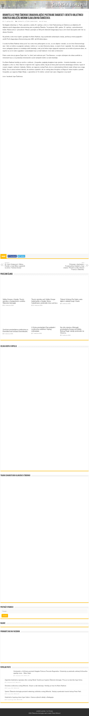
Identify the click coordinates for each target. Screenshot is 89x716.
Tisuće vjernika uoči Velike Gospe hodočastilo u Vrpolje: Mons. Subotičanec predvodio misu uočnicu (44, 301)
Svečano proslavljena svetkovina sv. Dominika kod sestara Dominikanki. (15, 330)
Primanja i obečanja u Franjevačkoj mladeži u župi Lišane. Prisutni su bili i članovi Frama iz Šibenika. (73, 266)
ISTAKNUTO (20, 21)
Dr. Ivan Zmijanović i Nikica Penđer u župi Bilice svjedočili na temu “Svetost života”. (15, 265)
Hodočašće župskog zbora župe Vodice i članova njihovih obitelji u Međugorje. (29, 697)
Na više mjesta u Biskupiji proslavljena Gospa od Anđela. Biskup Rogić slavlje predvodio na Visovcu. (72, 330)
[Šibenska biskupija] (44, 4)
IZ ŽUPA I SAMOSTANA (31, 21)
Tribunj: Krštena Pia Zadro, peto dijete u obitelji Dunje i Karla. (71, 300)
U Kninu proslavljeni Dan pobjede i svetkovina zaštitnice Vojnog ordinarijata (43, 329)
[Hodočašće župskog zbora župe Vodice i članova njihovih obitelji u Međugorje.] (3, 697)
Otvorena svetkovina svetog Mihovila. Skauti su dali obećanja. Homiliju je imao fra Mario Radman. (36, 686)
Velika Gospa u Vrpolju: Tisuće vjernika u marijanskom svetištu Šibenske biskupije (14, 301)
